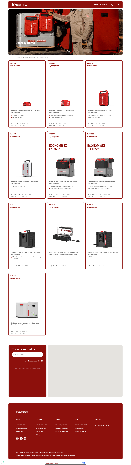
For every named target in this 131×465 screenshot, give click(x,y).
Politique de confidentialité (23, 455)
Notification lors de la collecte (52, 463)
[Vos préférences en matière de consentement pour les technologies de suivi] (3, 462)
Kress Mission (79, 428)
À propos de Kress (21, 425)
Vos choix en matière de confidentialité (70, 463)
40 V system (39, 435)
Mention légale (51, 455)
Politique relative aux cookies (38, 455)
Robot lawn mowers (41, 425)
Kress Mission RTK (81, 425)
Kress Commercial (80, 431)
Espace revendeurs (100, 5)
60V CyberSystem (41, 428)
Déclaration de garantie (62, 428)
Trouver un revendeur (22, 428)
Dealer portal (19, 431)
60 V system (39, 431)
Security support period (69, 455)
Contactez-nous (20, 435)
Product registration (61, 425)
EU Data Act (59, 455)
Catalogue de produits (62, 431)
